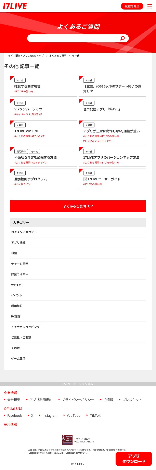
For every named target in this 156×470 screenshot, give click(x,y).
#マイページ (21, 114)
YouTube (73, 415)
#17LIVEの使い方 (23, 91)
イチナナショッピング (25, 327)
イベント (17, 295)
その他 (20, 80)
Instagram (49, 415)
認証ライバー (19, 274)
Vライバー (17, 285)
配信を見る (132, 6)
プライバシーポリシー (78, 399)
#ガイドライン (39, 162)
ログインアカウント (24, 232)
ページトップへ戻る (80, 384)
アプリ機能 (18, 242)
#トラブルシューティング (97, 140)
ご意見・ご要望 (21, 337)
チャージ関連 (19, 264)
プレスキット (132, 399)
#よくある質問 (22, 136)
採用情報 (10, 424)
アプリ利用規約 (41, 399)
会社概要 (13, 399)
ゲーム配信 (18, 358)
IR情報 (108, 399)
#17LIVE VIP (35, 114)
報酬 (14, 253)
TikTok (95, 415)
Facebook (14, 415)
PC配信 (16, 316)
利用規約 (21, 151)
